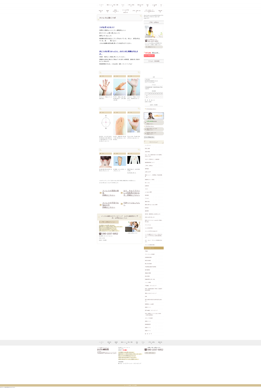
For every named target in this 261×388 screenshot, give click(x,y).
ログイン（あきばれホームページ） (7, 387)
